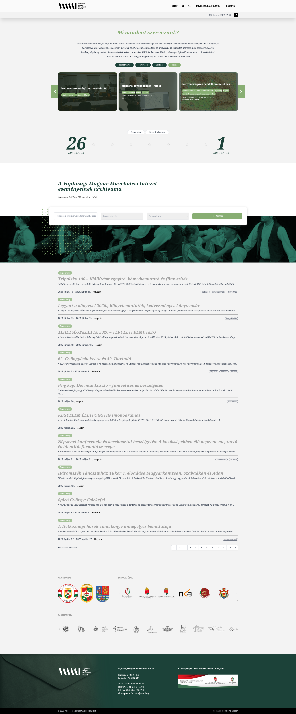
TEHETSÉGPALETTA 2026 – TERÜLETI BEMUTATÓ (107, 332)
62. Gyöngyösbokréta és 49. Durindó (94, 358)
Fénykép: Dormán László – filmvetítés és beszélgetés (110, 385)
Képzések (159, 65)
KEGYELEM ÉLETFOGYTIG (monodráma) (99, 415)
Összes (174, 65)
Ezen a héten (136, 132)
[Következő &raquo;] (235, 547)
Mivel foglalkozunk (208, 6)
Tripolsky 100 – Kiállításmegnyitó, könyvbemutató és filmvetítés (122, 279)
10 (230, 548)
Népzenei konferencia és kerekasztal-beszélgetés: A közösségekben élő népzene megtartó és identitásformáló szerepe (147, 444)
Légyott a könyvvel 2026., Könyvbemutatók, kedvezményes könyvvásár (129, 305)
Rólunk (230, 6)
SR (176, 6)
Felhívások (143, 65)
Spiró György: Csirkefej (81, 499)
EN (173, 6)
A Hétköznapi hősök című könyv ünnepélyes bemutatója (114, 526)
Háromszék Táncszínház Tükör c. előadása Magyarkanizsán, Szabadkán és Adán (140, 473)
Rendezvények (124, 65)
